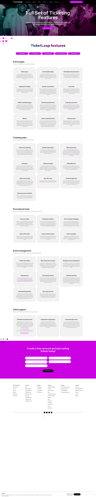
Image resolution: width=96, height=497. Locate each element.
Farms (49, 392)
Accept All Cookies (77, 494)
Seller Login (27, 395)
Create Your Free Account (76, 2)
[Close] (94, 494)
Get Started (15, 394)
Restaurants (50, 402)
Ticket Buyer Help (28, 401)
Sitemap (76, 395)
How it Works (15, 387)
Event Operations (28, 390)
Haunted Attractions (51, 395)
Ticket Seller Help (28, 397)
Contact (76, 394)
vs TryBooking (39, 390)
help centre (76, 321)
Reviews (14, 392)
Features (14, 390)
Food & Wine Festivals (51, 394)
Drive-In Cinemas (51, 390)
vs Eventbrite (39, 387)
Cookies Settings (69, 494)
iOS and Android (42, 181)
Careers (76, 392)
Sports (49, 406)
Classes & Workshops (51, 387)
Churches (49, 388)
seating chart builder (72, 150)
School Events (50, 404)
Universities (50, 407)
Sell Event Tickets (28, 394)
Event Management (64, 388)
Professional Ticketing (79, 388)
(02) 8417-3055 (26, 329)
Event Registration (64, 390)
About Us (77, 387)
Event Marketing (28, 388)
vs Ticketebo (39, 388)
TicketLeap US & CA (78, 390)
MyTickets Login (28, 399)
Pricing (14, 388)
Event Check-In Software (65, 387)
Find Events (15, 395)
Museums (49, 397)
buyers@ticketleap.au (25, 333)
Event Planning (28, 392)
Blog (26, 387)
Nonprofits (50, 401)
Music (49, 399)
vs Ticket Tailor (39, 392)
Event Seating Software (65, 392)
